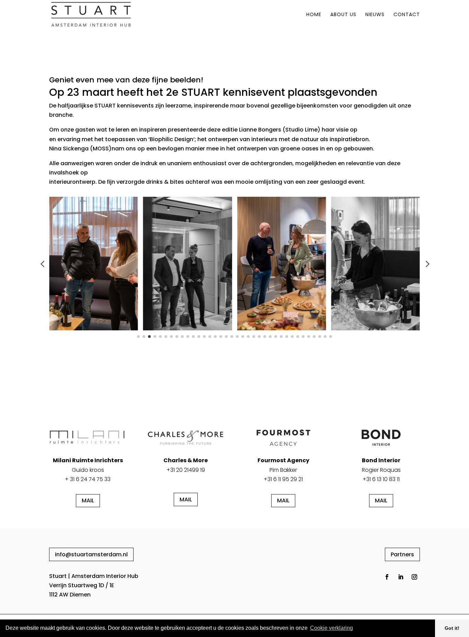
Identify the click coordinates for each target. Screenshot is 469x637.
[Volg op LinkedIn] (400, 576)
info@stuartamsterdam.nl (91, 554)
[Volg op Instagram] (414, 576)
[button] (42, 264)
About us (343, 15)
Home (313, 15)
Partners (402, 554)
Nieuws (375, 15)
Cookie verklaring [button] (331, 628)
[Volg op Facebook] (386, 576)
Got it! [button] (452, 628)
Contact (406, 15)
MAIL (88, 500)
